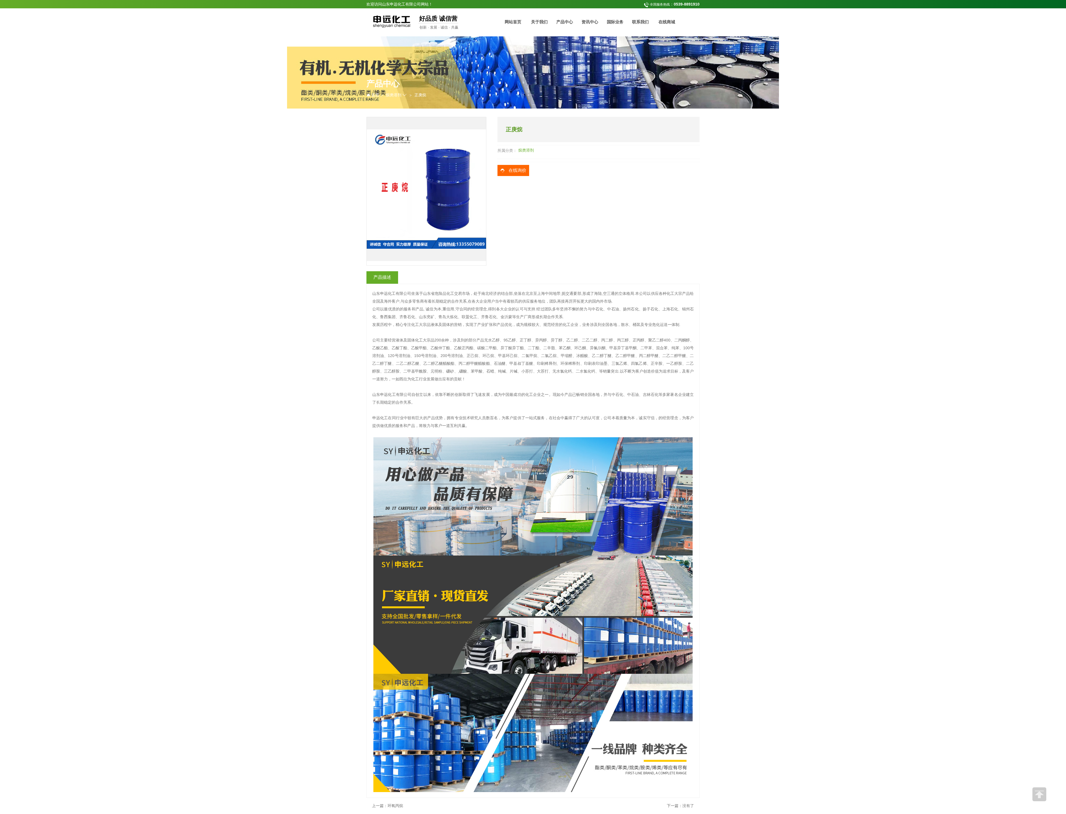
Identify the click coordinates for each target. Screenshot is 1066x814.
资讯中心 (590, 22)
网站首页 (513, 22)
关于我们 (539, 22)
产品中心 (564, 22)
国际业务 (615, 22)
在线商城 (666, 22)
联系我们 (640, 22)
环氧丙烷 (395, 806)
